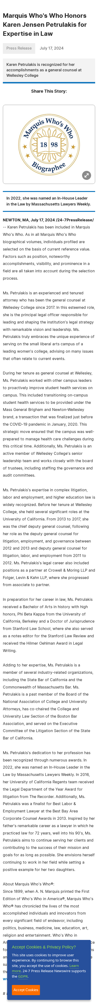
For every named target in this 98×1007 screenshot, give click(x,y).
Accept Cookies (26, 990)
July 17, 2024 (52, 48)
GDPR (23, 976)
